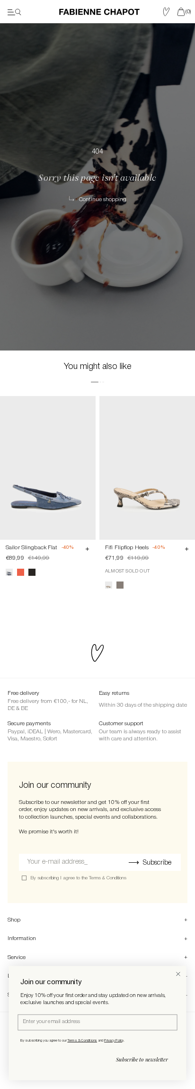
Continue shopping (102, 199)
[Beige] (108, 585)
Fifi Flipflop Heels (127, 547)
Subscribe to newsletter (142, 1059)
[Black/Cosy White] (31, 572)
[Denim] (9, 572)
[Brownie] (120, 585)
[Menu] (14, 12)
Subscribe (157, 863)
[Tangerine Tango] (20, 572)
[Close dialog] (178, 973)
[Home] (99, 12)
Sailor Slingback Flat (32, 547)
